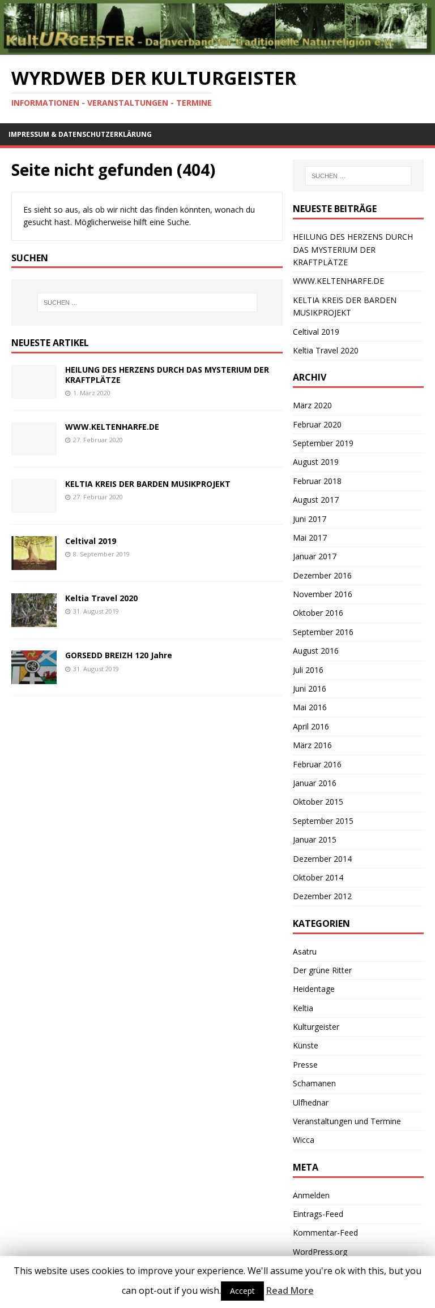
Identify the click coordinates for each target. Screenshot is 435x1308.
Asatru (305, 951)
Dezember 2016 (322, 575)
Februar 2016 (317, 764)
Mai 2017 (310, 537)
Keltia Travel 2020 (101, 598)
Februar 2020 (317, 424)
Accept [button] (242, 1290)
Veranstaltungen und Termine (347, 1121)
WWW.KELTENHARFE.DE (112, 426)
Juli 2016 (308, 669)
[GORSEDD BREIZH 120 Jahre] (34, 677)
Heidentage (314, 988)
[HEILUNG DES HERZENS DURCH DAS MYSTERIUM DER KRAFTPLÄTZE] (34, 392)
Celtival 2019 (90, 541)
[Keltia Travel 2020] (34, 620)
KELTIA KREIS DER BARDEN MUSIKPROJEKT (148, 483)
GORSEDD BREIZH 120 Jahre (118, 655)
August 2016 (316, 650)
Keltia (303, 1008)
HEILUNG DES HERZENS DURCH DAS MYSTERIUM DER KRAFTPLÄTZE (167, 374)
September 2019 (323, 443)
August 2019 (316, 461)
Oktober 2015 (318, 801)
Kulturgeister (316, 1026)
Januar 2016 (314, 783)
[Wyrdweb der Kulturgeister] (217, 47)
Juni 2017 (309, 518)
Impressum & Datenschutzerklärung (80, 134)
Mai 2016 (310, 707)
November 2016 (322, 594)
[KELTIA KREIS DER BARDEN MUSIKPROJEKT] (34, 506)
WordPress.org (320, 1251)
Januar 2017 (314, 556)
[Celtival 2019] (34, 563)
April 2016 (311, 726)
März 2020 (312, 405)
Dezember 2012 (322, 896)
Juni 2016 (309, 688)
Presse (305, 1064)
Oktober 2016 (318, 612)
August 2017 (316, 499)
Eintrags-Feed (318, 1213)
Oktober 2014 (318, 877)
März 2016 (312, 745)
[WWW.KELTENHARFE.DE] (34, 449)
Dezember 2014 (322, 858)
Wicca (303, 1139)
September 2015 (323, 820)
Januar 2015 (314, 839)
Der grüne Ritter (322, 970)
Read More (290, 1290)
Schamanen (314, 1083)
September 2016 (323, 632)
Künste (305, 1045)
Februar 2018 (317, 481)
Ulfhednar (311, 1102)
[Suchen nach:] (147, 302)
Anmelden (311, 1195)
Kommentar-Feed (325, 1232)
